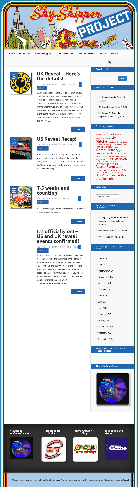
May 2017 (102, 308)
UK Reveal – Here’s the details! (58, 76)
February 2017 (104, 314)
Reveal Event (105, 166)
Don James (99, 145)
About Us (115, 53)
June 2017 (103, 301)
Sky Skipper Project (58, 480)
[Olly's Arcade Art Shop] (84, 449)
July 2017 (102, 295)
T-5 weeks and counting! (53, 190)
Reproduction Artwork (107, 163)
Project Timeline (87, 53)
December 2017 (105, 270)
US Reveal (108, 176)
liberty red (112, 156)
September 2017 (106, 289)
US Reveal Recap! (57, 139)
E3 (112, 145)
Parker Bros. (104, 162)
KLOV (124, 154)
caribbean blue (114, 142)
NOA (98, 161)
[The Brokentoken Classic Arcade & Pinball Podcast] (53, 449)
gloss (120, 151)
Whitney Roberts (55, 84)
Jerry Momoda (105, 153)
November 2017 (105, 277)
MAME (118, 156)
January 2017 (104, 320)
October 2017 (104, 283)
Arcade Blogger (100, 134)
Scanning (118, 167)
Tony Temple (115, 173)
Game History (107, 149)
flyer (125, 144)
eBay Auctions (118, 145)
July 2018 (102, 258)
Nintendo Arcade (116, 158)
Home (12, 53)
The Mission (25, 53)
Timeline (108, 173)
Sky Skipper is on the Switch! (111, 97)
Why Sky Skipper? (43, 53)
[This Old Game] (116, 459)
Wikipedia (99, 179)
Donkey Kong (107, 145)
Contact (103, 53)
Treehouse (123, 173)
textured (118, 170)
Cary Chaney (123, 142)
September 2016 (106, 339)
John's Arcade (118, 154)
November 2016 (105, 326)
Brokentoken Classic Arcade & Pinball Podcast (110, 349)
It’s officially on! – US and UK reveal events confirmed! (58, 236)
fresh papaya (114, 147)
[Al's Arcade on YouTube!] (112, 389)
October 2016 (104, 332)
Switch (113, 170)
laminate (98, 156)
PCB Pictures (113, 162)
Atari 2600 (104, 138)
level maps (105, 156)
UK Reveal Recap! (106, 107)
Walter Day (119, 175)
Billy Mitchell (106, 139)
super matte (106, 170)
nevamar (102, 159)
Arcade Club (112, 134)
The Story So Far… (66, 53)
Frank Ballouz (103, 146)
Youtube (108, 178)
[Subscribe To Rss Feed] (109, 62)
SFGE (99, 170)
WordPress (128, 480)
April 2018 (103, 264)
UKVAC (100, 175)
